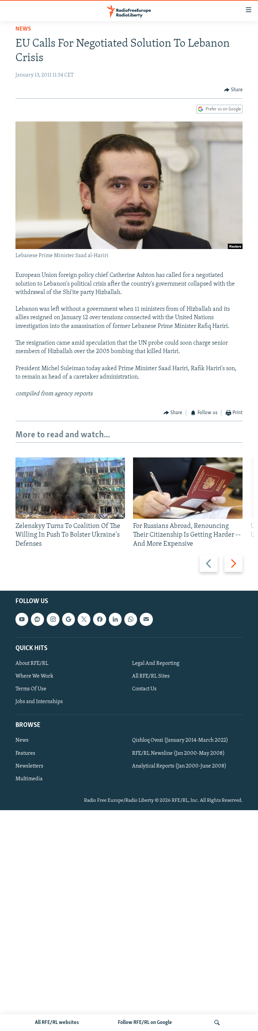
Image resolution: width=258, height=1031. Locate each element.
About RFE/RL (31, 663)
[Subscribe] (146, 619)
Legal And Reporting (155, 663)
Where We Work (34, 676)
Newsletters (29, 766)
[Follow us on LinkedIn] (115, 619)
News (23, 29)
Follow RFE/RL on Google (145, 1022)
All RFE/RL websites (57, 1022)
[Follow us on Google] (68, 619)
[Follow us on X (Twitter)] (84, 619)
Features (25, 753)
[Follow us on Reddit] (37, 619)
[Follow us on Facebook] (99, 619)
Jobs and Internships (39, 701)
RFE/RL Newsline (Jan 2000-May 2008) (178, 753)
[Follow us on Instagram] (53, 619)
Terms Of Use (30, 689)
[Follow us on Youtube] (21, 619)
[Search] (217, 1022)
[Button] (233, 90)
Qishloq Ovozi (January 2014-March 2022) (180, 740)
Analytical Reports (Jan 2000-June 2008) (179, 766)
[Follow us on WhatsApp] (130, 619)
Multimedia (29, 778)
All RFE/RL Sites (151, 676)
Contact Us (144, 689)
